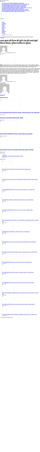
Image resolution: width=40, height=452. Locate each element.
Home (3, 22)
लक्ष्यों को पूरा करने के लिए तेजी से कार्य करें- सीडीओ (11, 118)
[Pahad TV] (2, 18)
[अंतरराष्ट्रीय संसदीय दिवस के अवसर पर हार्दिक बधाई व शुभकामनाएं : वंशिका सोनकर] (8, 303)
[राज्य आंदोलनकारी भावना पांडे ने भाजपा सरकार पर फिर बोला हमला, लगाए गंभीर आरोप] (10, 110)
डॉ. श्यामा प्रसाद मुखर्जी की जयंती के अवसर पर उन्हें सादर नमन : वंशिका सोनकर (14, 6)
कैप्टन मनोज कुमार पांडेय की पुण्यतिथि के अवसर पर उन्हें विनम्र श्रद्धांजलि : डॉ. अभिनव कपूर (15, 10)
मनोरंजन (3, 29)
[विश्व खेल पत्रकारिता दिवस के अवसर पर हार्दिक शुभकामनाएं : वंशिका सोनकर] (8, 261)
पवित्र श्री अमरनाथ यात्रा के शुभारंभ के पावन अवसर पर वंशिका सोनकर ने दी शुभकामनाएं (15, 9)
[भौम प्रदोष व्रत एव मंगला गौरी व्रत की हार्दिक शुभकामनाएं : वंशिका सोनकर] (8, 168)
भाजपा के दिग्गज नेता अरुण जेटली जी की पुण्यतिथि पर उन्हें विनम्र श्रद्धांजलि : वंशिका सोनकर (16, 4)
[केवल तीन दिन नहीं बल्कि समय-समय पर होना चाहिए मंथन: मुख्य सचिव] (8, 131)
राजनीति (3, 25)
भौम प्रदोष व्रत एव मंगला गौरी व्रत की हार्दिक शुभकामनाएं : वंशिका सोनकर (13, 3)
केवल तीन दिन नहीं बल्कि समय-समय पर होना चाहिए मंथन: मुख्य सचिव (16, 134)
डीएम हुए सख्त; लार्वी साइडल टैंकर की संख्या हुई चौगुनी (12, 156)
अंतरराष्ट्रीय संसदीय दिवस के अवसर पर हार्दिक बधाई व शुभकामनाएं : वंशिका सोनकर (18, 304)
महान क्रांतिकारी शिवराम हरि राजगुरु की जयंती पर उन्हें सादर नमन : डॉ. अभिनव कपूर (18, 189)
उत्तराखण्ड (3, 23)
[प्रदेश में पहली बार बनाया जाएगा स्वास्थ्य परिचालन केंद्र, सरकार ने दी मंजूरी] (10, 147)
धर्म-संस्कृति (4, 27)
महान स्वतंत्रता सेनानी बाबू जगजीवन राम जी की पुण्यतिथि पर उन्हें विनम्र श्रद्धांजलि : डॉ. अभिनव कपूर (17, 7)
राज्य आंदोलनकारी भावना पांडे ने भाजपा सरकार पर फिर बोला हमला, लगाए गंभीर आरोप (20, 112)
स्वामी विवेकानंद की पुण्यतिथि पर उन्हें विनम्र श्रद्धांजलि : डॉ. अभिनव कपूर (13, 8)
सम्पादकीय (3, 33)
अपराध (3, 26)
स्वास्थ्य (3, 30)
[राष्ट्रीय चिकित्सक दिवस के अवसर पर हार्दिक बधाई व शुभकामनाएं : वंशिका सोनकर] (8, 281)
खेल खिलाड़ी (4, 31)
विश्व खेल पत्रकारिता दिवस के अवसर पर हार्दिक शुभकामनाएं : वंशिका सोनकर (13, 11)
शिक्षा (3, 28)
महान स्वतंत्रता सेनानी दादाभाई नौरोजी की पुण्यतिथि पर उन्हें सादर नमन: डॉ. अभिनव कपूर (19, 314)
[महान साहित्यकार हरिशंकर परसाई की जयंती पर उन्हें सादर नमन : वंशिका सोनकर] (8, 198)
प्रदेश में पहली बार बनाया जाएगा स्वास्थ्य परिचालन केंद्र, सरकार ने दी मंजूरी (16, 150)
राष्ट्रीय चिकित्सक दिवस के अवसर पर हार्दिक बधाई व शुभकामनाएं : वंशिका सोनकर (18, 282)
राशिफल (3, 32)
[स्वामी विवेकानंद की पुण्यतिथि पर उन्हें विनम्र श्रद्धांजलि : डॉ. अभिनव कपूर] (8, 230)
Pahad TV (9, 52)
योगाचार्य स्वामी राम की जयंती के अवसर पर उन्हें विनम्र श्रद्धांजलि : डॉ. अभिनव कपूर (18, 272)
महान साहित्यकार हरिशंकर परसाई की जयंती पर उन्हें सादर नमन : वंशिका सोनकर (14, 5)
